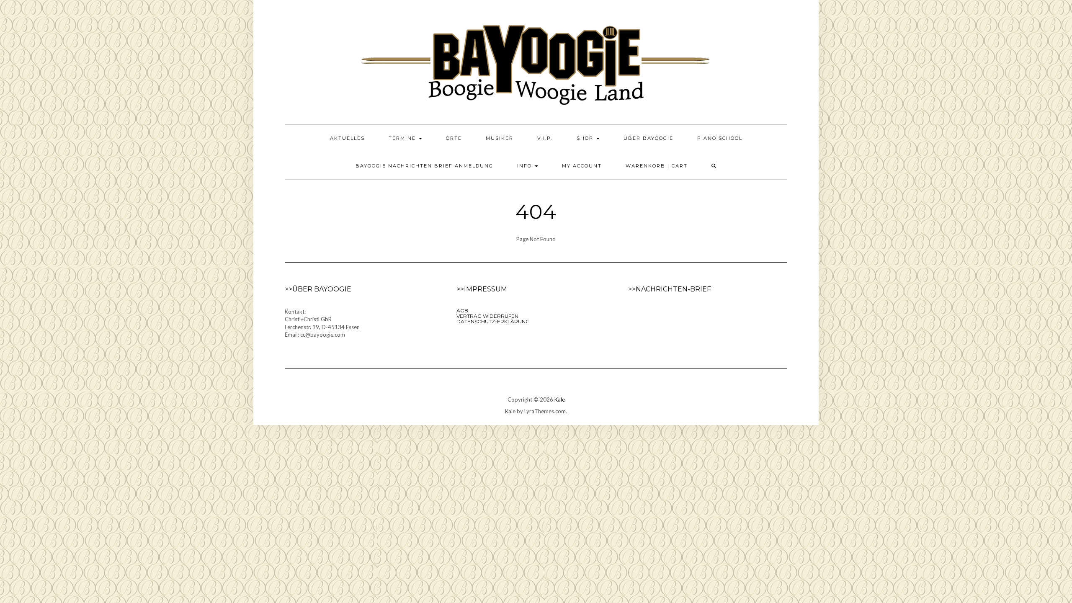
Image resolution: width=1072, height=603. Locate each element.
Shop (586, 138)
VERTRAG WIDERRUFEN (487, 316)
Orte (454, 138)
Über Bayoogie (648, 138)
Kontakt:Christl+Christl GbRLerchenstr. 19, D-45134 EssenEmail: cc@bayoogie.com (322, 323)
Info (525, 166)
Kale (559, 399)
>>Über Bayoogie (318, 289)
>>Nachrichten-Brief (669, 289)
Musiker (499, 138)
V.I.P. (545, 138)
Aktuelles (347, 138)
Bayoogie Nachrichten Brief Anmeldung (424, 166)
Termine (403, 138)
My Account (582, 166)
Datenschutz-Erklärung (493, 321)
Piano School (719, 138)
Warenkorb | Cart (657, 166)
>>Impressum (481, 289)
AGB (462, 310)
